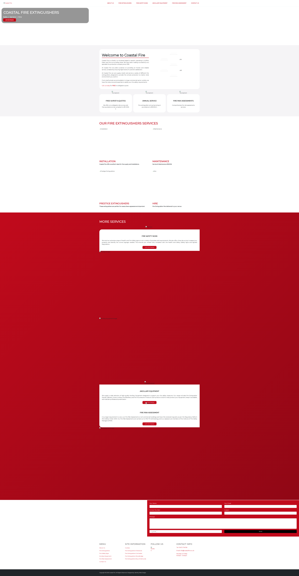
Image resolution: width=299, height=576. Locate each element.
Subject (226, 510)
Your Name (153, 503)
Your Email (227, 503)
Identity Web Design (140, 572)
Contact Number (155, 510)
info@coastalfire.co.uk (187, 550)
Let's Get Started (149, 247)
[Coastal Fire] (8, 3)
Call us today (106, 85)
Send (260, 531)
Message (152, 516)
